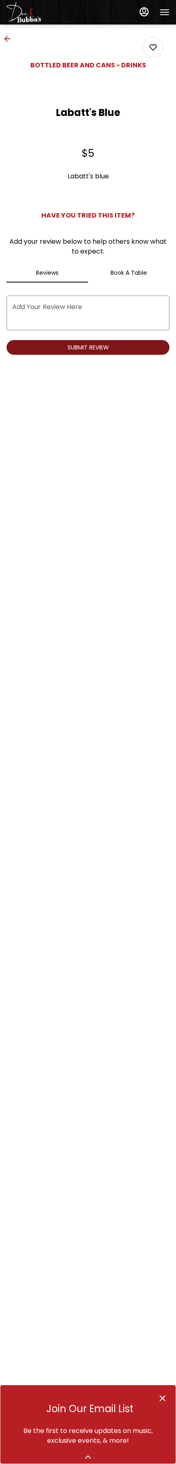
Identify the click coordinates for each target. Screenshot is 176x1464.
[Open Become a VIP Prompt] (88, 1457)
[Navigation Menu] (165, 12)
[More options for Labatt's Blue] (153, 47)
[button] (10, 39)
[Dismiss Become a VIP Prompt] (162, 1398)
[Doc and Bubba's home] (43, 12)
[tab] (47, 273)
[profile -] (144, 12)
